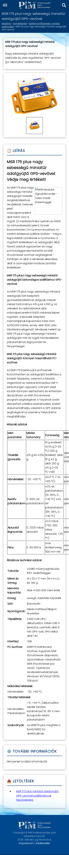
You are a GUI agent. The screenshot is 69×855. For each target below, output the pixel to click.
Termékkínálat (20, 23)
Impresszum (26, 843)
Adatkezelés (43, 843)
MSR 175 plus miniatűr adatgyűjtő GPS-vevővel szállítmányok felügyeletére (37, 795)
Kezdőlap (6, 23)
